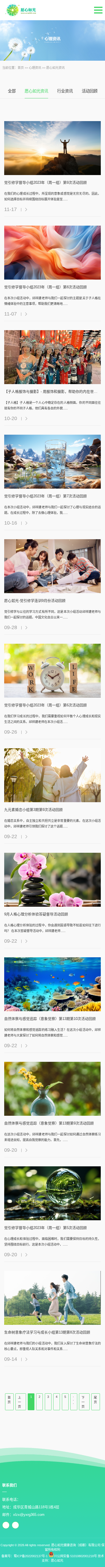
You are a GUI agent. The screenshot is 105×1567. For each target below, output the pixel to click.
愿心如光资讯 (55, 67)
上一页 (19, 1402)
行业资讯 (65, 91)
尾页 (95, 1400)
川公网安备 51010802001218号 (75, 1556)
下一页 (83, 1402)
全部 (12, 91)
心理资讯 (35, 67)
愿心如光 (57, 1560)
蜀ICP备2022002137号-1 (31, 1556)
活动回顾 (89, 91)
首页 (21, 67)
